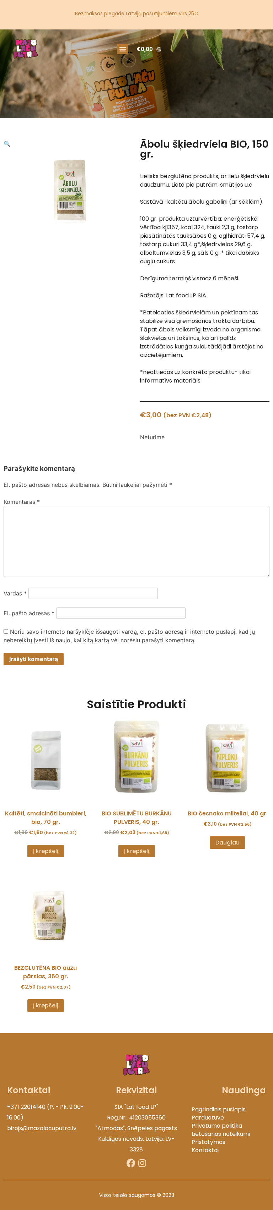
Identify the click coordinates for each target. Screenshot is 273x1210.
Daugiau (227, 842)
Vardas (15, 593)
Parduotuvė (208, 1117)
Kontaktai (205, 1150)
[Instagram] (142, 1163)
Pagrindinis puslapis (219, 1109)
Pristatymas (208, 1142)
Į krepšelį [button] (45, 851)
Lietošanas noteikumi (221, 1134)
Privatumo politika (217, 1126)
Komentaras (22, 501)
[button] (122, 49)
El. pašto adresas (29, 613)
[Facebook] (131, 1163)
